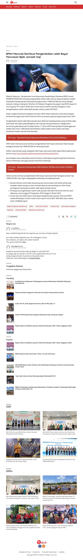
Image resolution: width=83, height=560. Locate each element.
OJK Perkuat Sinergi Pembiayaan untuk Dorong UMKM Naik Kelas (59, 460)
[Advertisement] (41, 28)
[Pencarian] (75, 2)
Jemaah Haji (54, 206)
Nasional (10, 210)
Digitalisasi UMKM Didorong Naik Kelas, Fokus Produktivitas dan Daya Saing (21, 460)
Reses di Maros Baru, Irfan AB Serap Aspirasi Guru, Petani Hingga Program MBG (58, 526)
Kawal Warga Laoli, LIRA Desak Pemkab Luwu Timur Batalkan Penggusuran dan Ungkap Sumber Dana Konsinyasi (23, 527)
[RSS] (43, 546)
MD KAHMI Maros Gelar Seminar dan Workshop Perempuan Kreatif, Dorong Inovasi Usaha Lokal (59, 433)
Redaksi (61, 552)
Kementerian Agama (68, 206)
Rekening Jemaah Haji (36, 210)
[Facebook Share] (59, 216)
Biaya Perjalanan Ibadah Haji (17, 206)
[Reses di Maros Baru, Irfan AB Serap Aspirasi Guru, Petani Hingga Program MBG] (60, 514)
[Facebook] (40, 546)
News (8, 50)
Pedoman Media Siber (49, 552)
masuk (16, 269)
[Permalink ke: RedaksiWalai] (7, 61)
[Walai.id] (13, 2)
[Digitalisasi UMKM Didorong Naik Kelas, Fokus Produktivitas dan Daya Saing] (23, 448)
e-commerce (15, 228)
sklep (24, 242)
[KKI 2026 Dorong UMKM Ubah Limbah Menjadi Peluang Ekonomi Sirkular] (23, 420)
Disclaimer (36, 552)
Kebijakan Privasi (25, 552)
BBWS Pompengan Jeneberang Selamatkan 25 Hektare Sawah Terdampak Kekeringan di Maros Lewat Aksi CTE (59, 498)
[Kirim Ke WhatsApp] (75, 216)
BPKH (31, 206)
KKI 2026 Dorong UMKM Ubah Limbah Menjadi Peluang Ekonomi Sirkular (21, 433)
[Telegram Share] (71, 216)
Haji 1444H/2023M (42, 206)
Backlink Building (34, 258)
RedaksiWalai (14, 60)
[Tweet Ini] (63, 216)
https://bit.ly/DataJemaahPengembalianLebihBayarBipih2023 (35, 153)
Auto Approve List (17, 246)
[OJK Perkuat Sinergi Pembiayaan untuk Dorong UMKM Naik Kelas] (60, 448)
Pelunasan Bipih (21, 210)
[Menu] (7, 2)
